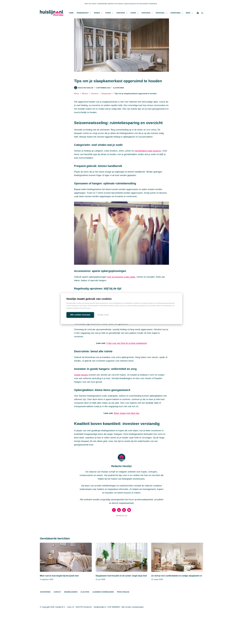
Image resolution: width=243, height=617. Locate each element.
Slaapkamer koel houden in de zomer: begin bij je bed (121, 576)
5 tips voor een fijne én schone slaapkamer (126, 343)
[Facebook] (198, 13)
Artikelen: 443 (121, 515)
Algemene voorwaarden (103, 592)
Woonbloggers (71, 592)
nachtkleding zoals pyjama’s (148, 151)
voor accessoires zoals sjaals (121, 277)
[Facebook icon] (114, 510)
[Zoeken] (202, 13)
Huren (133, 13)
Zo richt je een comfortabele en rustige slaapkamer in (176, 576)
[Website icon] (124, 510)
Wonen (97, 13)
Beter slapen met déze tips (126, 413)
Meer (188, 13)
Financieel (160, 13)
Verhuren (145, 13)
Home (71, 13)
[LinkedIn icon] (119, 510)
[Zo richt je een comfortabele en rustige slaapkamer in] (177, 557)
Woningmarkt (83, 13)
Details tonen (103, 315)
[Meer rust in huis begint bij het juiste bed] (66, 557)
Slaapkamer (118, 88)
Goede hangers (81, 375)
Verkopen (120, 13)
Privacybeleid (123, 592)
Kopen (108, 13)
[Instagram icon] (129, 510)
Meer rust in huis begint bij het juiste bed (59, 576)
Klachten (85, 592)
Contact (57, 592)
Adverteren (45, 592)
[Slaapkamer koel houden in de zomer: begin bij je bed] (121, 557)
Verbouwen (175, 13)
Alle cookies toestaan (80, 315)
